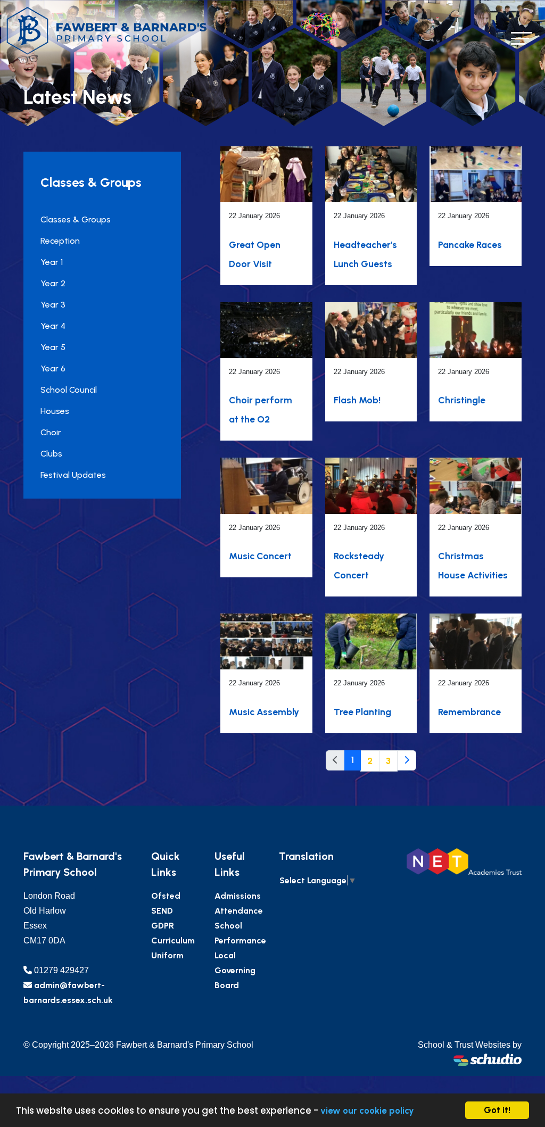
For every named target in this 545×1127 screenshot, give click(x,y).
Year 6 (52, 368)
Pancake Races (470, 244)
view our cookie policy (367, 1110)
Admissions (237, 896)
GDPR (162, 926)
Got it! (497, 1110)
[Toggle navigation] (522, 38)
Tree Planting (362, 711)
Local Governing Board (234, 970)
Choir (50, 432)
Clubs (51, 454)
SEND (162, 911)
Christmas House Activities (473, 565)
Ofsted (165, 896)
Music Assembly (264, 711)
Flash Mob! (357, 399)
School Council (68, 390)
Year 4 (52, 326)
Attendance (238, 911)
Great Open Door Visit (254, 254)
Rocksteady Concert (359, 565)
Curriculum (173, 940)
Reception (60, 241)
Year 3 (52, 305)
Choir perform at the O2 (260, 409)
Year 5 (52, 347)
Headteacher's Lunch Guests (365, 254)
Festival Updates (73, 475)
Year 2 (52, 283)
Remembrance (469, 711)
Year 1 (51, 262)
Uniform (167, 955)
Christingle (461, 399)
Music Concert (260, 555)
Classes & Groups (75, 219)
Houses (54, 411)
